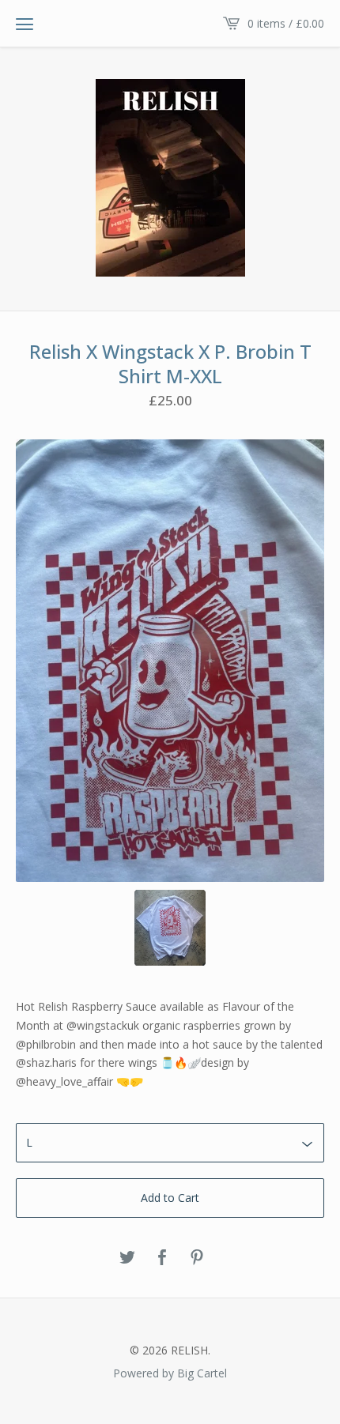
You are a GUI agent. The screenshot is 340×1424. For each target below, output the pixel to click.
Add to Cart (170, 1197)
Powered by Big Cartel (170, 1372)
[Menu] (24, 23)
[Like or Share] (162, 1258)
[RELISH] (170, 178)
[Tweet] (127, 1258)
